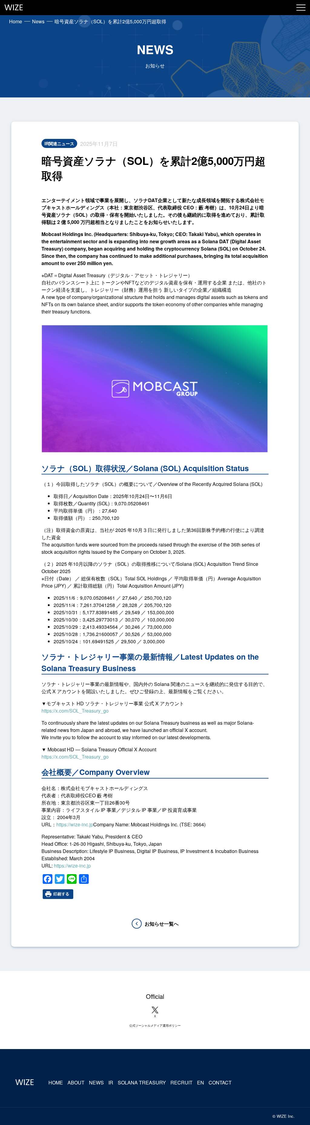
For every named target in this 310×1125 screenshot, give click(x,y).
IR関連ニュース (59, 143)
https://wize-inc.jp (74, 824)
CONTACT (220, 1082)
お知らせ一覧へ (162, 923)
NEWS (96, 1082)
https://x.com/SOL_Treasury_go (75, 710)
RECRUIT (181, 1082)
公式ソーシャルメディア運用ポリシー (155, 1025)
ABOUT (76, 1082)
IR (110, 1082)
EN (200, 1082)
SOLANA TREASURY (142, 1082)
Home (15, 21)
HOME (55, 1082)
